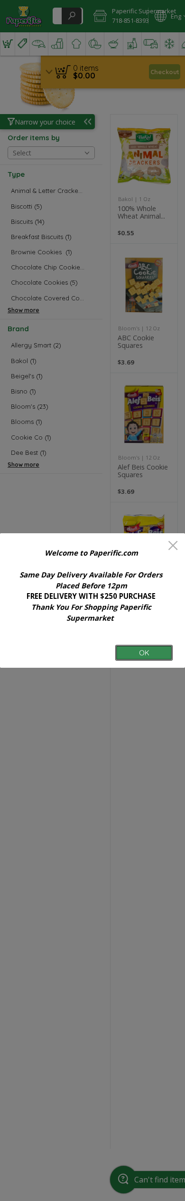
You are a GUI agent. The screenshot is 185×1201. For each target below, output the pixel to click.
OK (144, 652)
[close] (173, 546)
